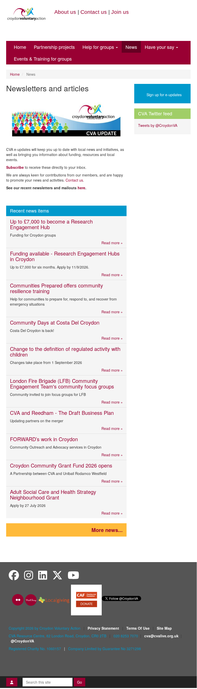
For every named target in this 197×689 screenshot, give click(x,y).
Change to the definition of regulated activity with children (65, 351)
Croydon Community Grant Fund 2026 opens (61, 465)
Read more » (112, 242)
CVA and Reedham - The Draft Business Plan (62, 412)
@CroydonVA (22, 640)
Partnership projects (54, 46)
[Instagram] (28, 575)
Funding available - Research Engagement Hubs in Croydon (65, 256)
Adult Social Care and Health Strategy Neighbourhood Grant (53, 494)
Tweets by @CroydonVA (157, 125)
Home (20, 46)
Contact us (93, 12)
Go (79, 682)
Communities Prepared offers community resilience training (56, 288)
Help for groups (98, 46)
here (81, 187)
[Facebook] (14, 575)
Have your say (160, 46)
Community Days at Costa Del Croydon (54, 322)
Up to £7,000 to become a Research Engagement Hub (51, 224)
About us (65, 12)
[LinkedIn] (42, 575)
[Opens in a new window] (86, 599)
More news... (107, 530)
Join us (120, 12)
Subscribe (15, 167)
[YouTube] (73, 575)
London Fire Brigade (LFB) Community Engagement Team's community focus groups (62, 383)
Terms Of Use (138, 628)
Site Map (164, 628)
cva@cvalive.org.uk (161, 635)
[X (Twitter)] (57, 575)
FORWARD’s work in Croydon (44, 439)
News (131, 46)
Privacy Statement (104, 628)
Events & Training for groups (43, 58)
